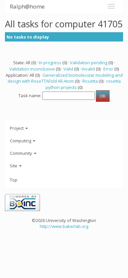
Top (13, 180)
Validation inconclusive (32, 69)
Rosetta (90, 81)
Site (14, 166)
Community (21, 153)
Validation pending (88, 63)
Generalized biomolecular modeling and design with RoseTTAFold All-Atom (65, 78)
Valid (68, 69)
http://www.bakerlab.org (64, 226)
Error (108, 69)
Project (17, 128)
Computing (21, 141)
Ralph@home (27, 6)
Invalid (88, 69)
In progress (50, 63)
